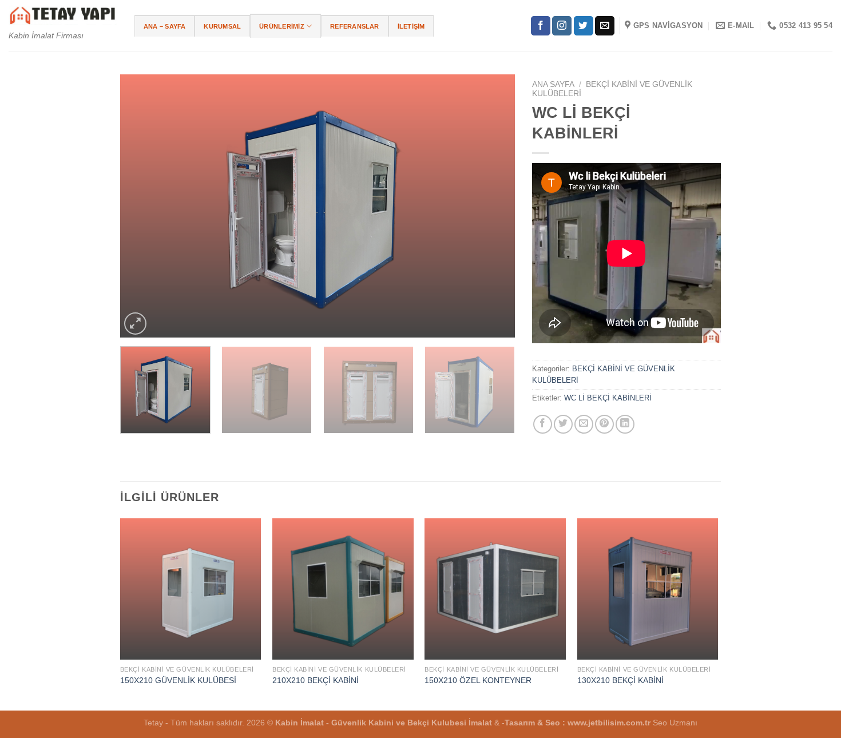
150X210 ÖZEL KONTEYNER (478, 680)
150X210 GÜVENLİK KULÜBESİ (178, 680)
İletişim (411, 26)
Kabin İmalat (299, 722)
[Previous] (142, 206)
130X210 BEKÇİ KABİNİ (620, 680)
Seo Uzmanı (675, 722)
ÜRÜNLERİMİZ (281, 26)
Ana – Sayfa (164, 26)
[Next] (492, 206)
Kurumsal (222, 26)
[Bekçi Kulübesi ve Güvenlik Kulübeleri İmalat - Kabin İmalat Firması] (63, 15)
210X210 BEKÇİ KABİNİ (315, 680)
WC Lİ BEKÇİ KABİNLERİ (608, 398)
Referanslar (354, 26)
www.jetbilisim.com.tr (610, 722)
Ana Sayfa (553, 84)
